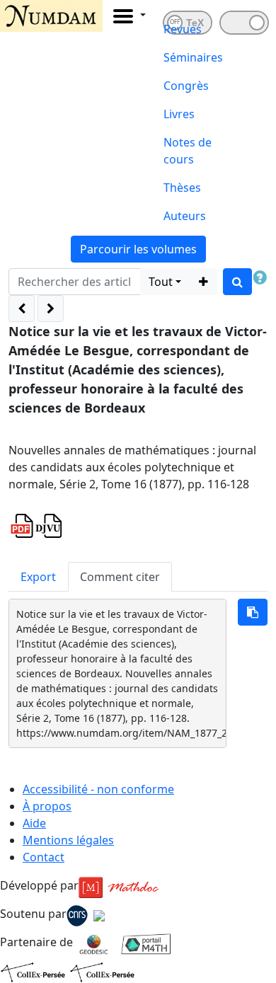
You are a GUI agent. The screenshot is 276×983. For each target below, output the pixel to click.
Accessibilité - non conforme (98, 789)
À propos (47, 806)
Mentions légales (68, 840)
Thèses (182, 187)
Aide (34, 823)
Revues (182, 29)
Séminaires (193, 57)
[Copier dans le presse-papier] (253, 612)
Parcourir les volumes (138, 249)
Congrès (186, 85)
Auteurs (184, 216)
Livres (179, 114)
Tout (161, 281)
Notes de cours (187, 150)
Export (38, 577)
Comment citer (120, 577)
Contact (43, 857)
